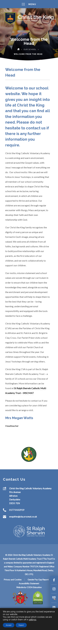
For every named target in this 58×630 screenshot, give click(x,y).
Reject (21, 625)
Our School (30, 49)
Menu (32, 4)
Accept (8, 625)
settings (32, 619)
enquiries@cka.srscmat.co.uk (23, 516)
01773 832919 (16, 510)
